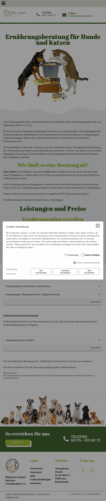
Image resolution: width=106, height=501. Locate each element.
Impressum (11, 274)
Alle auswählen (89, 271)
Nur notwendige (41, 271)
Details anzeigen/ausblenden (88, 263)
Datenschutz (11, 269)
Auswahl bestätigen (65, 271)
